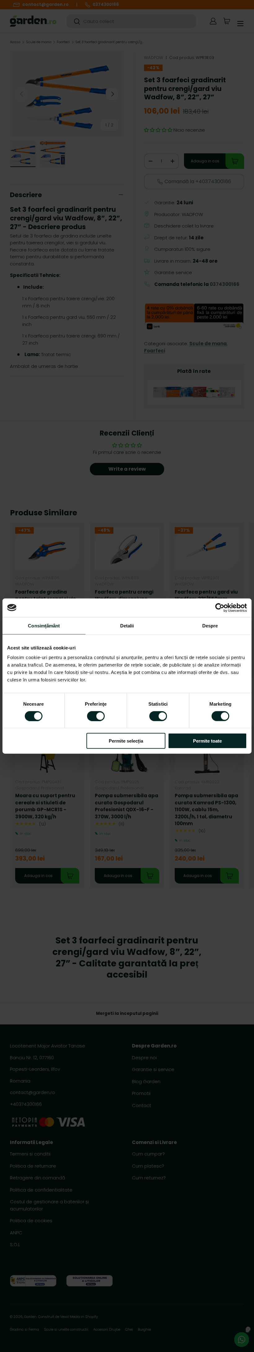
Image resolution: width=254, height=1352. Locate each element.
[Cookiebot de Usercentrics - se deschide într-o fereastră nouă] (220, 607)
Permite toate (207, 741)
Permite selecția (126, 741)
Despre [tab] (210, 625)
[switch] (96, 716)
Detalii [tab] (127, 625)
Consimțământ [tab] (44, 625)
